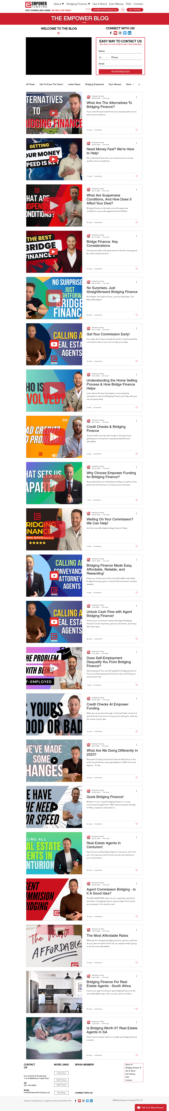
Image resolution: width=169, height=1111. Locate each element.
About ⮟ (129, 1065)
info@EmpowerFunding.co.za (37, 1092)
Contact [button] (128, 1080)
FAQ (127, 1077)
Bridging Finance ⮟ (133, 1068)
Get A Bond (130, 1071)
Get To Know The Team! (51, 84)
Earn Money (130, 1074)
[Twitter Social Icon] (125, 33)
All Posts (30, 84)
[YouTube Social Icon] (115, 33)
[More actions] (137, 97)
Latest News (74, 84)
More (128, 84)
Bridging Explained (94, 84)
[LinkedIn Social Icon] (129, 33)
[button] (59, 4)
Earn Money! (115, 84)
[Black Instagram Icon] (120, 33)
